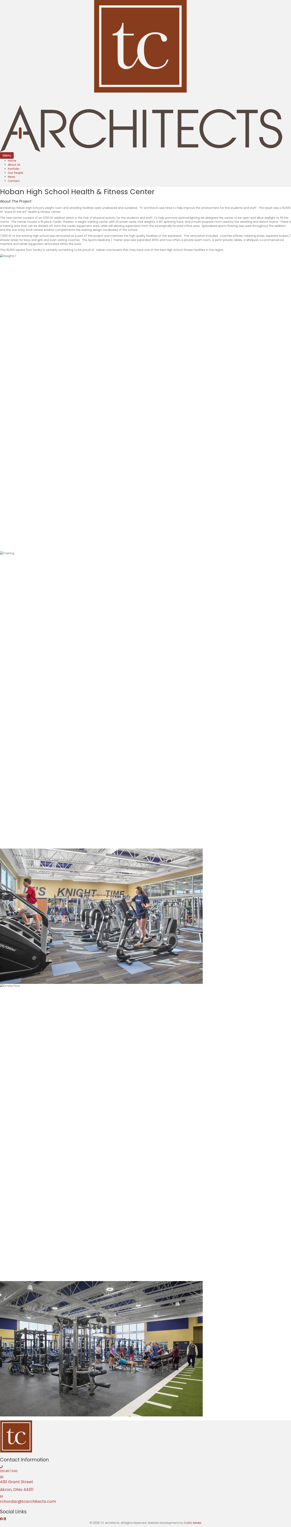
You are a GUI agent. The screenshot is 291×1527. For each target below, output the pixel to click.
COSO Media (192, 1523)
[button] (2, 1519)
